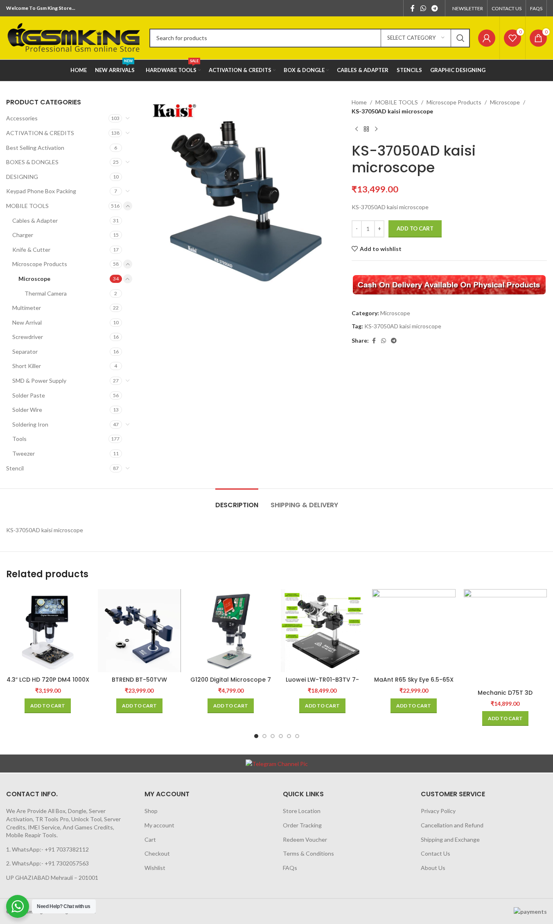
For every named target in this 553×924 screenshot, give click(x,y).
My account (159, 825)
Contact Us (435, 853)
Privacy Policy (438, 810)
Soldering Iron (30, 424)
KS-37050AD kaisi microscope (402, 326)
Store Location (302, 810)
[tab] (236, 500)
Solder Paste (28, 395)
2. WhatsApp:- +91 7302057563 (47, 863)
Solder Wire (27, 409)
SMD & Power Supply (39, 380)
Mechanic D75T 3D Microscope (505, 697)
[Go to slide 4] (281, 736)
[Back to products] (366, 129)
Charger (22, 234)
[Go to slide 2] (264, 736)
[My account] (486, 38)
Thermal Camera (46, 293)
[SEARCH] (460, 38)
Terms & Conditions (308, 853)
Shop (151, 810)
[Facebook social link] (413, 8)
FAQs (290, 867)
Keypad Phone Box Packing (41, 191)
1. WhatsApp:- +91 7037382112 (47, 849)
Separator (25, 351)
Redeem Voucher (305, 839)
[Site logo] (73, 37)
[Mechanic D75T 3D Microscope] (505, 637)
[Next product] (376, 129)
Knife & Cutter (31, 249)
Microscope (34, 278)
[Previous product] (356, 129)
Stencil (15, 468)
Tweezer (23, 453)
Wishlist (154, 867)
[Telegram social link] (435, 8)
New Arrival (27, 322)
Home (359, 102)
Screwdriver (27, 336)
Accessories (22, 118)
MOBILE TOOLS (27, 205)
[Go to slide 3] (273, 736)
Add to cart (415, 228)
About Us (433, 867)
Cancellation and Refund (452, 825)
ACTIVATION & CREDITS (40, 132)
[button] (48, 705)
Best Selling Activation (35, 147)
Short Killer (26, 365)
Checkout (157, 853)
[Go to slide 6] (297, 736)
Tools (19, 438)
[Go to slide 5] (289, 736)
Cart (150, 839)
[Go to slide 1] (256, 736)
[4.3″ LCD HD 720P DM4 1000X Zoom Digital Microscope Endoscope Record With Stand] (48, 631)
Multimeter (26, 307)
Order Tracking (302, 825)
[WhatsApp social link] (423, 8)
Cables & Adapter (35, 220)
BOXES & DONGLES (32, 161)
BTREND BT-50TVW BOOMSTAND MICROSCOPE (139, 683)
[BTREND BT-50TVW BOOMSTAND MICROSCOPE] (139, 630)
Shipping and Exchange (450, 839)
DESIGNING (22, 176)
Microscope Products (39, 263)
